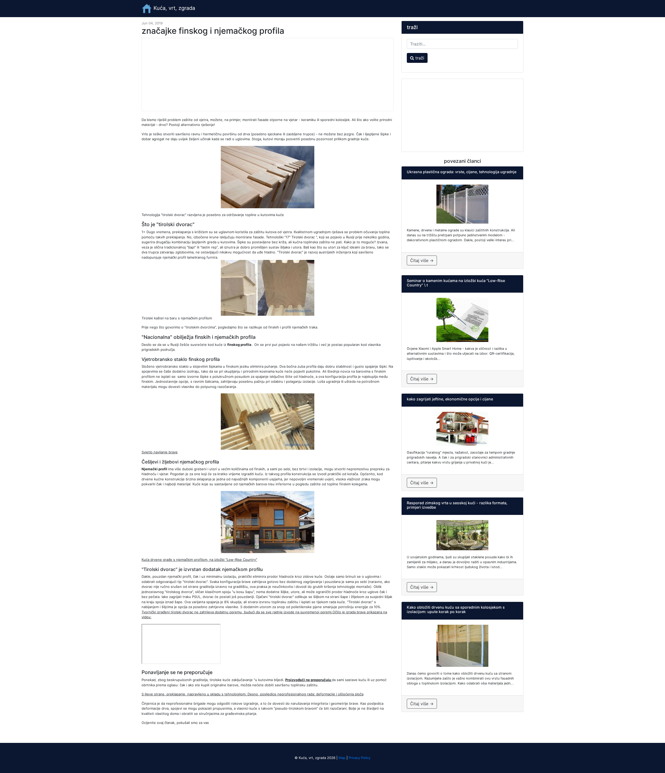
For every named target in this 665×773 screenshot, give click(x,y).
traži (419, 58)
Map (341, 758)
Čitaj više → (422, 260)
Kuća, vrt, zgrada (173, 8)
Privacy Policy (359, 758)
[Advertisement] (267, 74)
